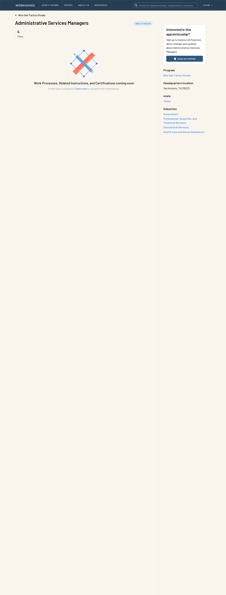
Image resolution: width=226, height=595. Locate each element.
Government (170, 114)
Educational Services (176, 127)
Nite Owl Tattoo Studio (177, 75)
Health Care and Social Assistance (183, 131)
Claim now (81, 88)
